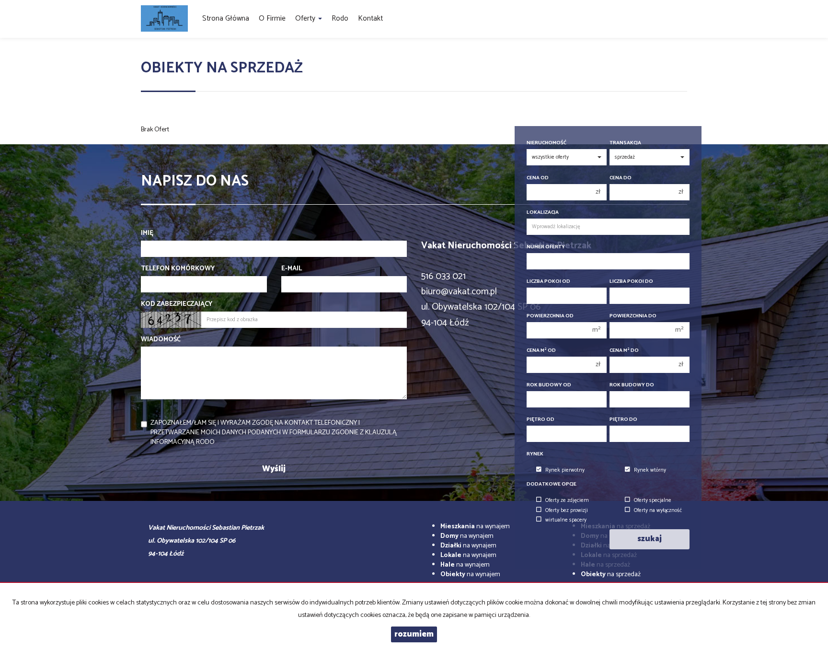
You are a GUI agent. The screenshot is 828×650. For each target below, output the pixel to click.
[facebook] (683, 19)
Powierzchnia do (633, 316)
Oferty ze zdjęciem (567, 500)
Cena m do (624, 350)
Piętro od (540, 419)
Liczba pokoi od (548, 281)
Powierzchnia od (550, 316)
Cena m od (541, 350)
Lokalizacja (543, 212)
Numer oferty (546, 247)
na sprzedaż (611, 574)
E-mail (291, 269)
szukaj (649, 539)
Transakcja (625, 143)
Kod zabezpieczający (176, 304)
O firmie (272, 18)
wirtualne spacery (565, 520)
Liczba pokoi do (631, 281)
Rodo (340, 18)
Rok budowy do (632, 385)
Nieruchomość (546, 143)
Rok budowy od (549, 385)
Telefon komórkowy (178, 269)
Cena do (621, 178)
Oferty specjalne (652, 500)
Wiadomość (161, 340)
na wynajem (475, 526)
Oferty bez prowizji (566, 510)
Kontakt (370, 18)
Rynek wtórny (650, 470)
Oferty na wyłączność (658, 510)
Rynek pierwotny (565, 470)
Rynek (535, 454)
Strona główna (225, 18)
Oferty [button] (306, 18)
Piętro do (623, 419)
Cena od (538, 178)
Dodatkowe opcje (551, 484)
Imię (147, 233)
